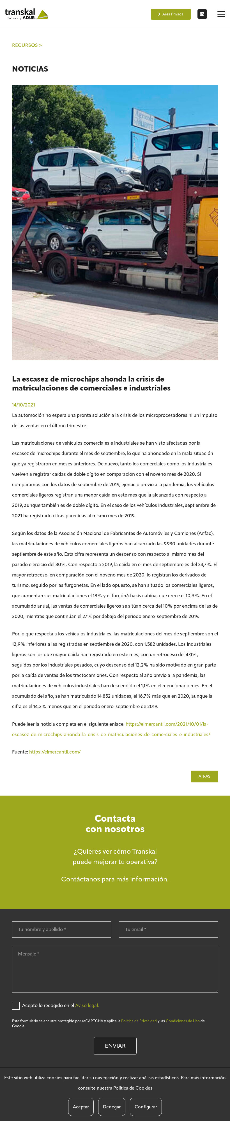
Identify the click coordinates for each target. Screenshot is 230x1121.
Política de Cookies (132, 1088)
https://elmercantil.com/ (55, 752)
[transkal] (27, 14)
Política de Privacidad (139, 1021)
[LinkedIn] (202, 14)
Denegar (112, 1106)
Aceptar (81, 1106)
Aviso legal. (87, 1005)
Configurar (146, 1106)
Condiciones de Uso (183, 1021)
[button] (221, 14)
